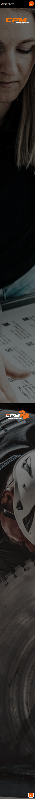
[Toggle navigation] (31, 3)
